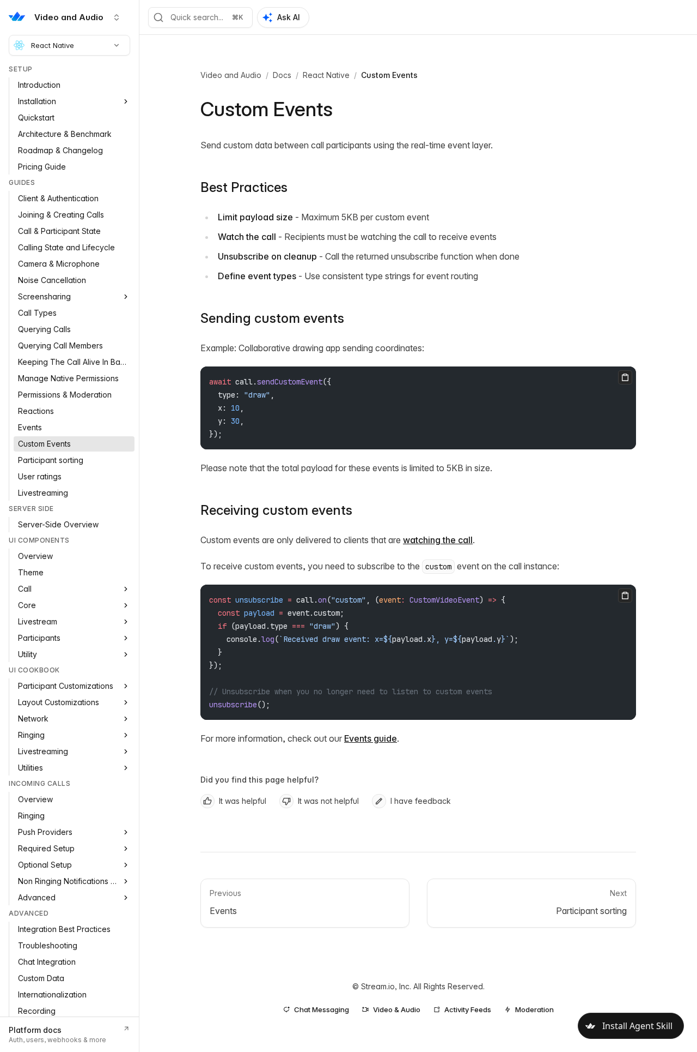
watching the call (438, 539)
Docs (282, 75)
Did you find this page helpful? (259, 779)
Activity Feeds (467, 1009)
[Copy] (625, 377)
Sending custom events (272, 318)
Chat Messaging (321, 1009)
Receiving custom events (276, 510)
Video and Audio (230, 75)
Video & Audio (396, 1009)
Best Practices (244, 187)
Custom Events (389, 75)
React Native (52, 45)
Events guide (370, 738)
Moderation (534, 1009)
